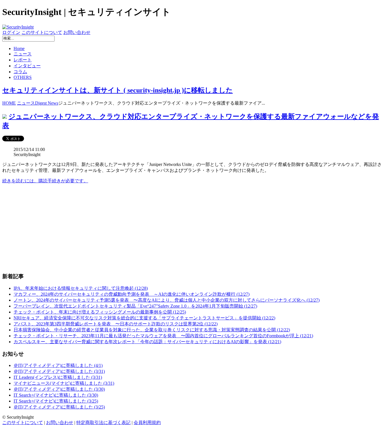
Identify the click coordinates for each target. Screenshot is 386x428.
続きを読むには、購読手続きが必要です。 (45, 180)
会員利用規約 (147, 422)
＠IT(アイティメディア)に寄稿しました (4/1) (58, 365)
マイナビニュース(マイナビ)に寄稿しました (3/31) (64, 383)
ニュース (23, 53)
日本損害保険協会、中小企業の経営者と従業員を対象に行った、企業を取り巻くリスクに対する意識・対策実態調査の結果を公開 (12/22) (152, 329)
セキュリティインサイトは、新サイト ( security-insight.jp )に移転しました (117, 90)
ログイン (11, 32)
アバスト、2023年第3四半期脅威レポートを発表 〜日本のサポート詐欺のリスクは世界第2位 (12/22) (116, 323)
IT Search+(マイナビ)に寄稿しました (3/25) (56, 401)
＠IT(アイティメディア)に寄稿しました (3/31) (59, 371)
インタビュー (27, 65)
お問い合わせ (76, 32)
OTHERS (23, 77)
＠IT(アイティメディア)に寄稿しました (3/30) (59, 389)
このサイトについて (41, 32)
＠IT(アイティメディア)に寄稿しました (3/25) (59, 407)
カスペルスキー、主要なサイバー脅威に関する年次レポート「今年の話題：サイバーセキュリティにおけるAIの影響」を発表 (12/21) (147, 341)
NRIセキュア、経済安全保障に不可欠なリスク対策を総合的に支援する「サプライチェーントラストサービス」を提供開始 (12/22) (144, 317)
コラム (20, 71)
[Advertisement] (171, 228)
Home (19, 48)
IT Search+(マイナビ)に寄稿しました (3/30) (56, 395)
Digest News (46, 103)
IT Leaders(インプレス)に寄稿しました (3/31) (58, 377)
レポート (23, 59)
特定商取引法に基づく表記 (103, 422)
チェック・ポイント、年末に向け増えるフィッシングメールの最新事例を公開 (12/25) (100, 312)
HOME (9, 103)
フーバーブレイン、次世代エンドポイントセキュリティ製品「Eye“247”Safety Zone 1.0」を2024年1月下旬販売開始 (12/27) (135, 306)
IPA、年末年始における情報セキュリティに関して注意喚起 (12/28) (81, 288)
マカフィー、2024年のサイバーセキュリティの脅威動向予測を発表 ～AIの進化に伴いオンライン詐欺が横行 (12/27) (132, 294)
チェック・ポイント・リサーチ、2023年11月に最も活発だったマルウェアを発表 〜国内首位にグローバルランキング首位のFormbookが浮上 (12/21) (163, 335)
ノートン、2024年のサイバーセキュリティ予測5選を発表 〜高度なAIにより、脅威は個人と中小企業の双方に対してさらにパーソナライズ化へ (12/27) (167, 300)
